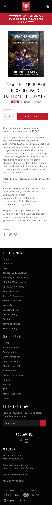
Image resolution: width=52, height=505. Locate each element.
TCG (5, 389)
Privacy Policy (10, 314)
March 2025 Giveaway (14, 282)
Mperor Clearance (12, 300)
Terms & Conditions (13, 296)
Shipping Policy (11, 309)
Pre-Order (8, 305)
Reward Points (10, 291)
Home (6, 342)
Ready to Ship (10, 352)
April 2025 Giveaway (13, 286)
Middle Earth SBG (12, 366)
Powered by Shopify (27, 490)
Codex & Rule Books (13, 375)
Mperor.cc (14, 490)
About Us (7, 263)
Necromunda (10, 370)
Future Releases (11, 347)
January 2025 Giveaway (15, 272)
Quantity (7, 110)
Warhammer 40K (12, 361)
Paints (6, 379)
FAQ (5, 268)
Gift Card (7, 398)
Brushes (7, 384)
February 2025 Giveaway (15, 277)
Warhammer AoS (12, 356)
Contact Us (8, 319)
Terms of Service (11, 323)
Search (6, 259)
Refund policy (10, 328)
